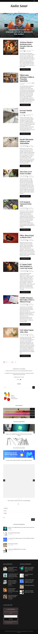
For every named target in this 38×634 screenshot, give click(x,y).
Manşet (21, 40)
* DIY (21, 262)
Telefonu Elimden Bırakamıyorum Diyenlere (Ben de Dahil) (26, 45)
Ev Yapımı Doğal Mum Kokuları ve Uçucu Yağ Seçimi (26, 266)
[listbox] (19, 25)
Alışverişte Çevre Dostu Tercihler (26, 173)
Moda (25, 233)
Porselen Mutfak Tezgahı (26, 111)
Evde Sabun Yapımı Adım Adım (27, 331)
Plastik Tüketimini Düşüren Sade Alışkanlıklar (26, 141)
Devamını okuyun (25, 69)
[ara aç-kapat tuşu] (34, 1)
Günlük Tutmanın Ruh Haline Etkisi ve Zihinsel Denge (27, 300)
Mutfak (21, 108)
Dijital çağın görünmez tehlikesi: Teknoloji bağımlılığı (27, 78)
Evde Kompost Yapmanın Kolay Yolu (26, 204)
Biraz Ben (24, 50)
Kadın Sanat (19, 6)
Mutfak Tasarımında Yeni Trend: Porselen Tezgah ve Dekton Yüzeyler (19, 31)
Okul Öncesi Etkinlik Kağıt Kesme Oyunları (17, 549)
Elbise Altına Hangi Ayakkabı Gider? (27, 236)
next (31, 25)
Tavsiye (25, 108)
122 (13, 362)
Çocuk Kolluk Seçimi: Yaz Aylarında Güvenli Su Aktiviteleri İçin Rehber (13, 575)
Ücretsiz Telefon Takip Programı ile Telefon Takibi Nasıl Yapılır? (19, 460)
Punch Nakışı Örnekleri (13, 543)
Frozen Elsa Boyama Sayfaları (19, 447)
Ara (4, 517)
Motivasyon (26, 40)
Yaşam (30, 40)
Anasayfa (6, 508)
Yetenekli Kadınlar (19, 499)
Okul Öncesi (19, 446)
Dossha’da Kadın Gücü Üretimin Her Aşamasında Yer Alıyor (12, 568)
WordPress (19, 632)
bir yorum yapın (28, 51)
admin (24, 83)
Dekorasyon (19, 27)
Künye (5, 510)
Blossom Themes (28, 631)
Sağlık (21, 73)
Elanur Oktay (25, 145)
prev (6, 25)
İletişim (5, 513)
